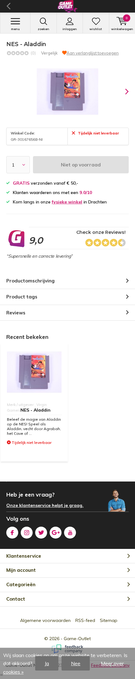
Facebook (12, 533)
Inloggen (69, 29)
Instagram (27, 533)
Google (56, 533)
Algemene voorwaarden (45, 620)
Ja (47, 663)
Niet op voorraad (81, 165)
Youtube (70, 533)
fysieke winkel (67, 202)
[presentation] (122, 91)
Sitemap (108, 620)
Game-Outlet (77, 638)
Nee (75, 663)
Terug (8, 6)
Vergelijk (49, 52)
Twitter (41, 533)
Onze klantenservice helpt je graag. (45, 505)
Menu (15, 29)
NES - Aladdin (35, 410)
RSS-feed (85, 620)
